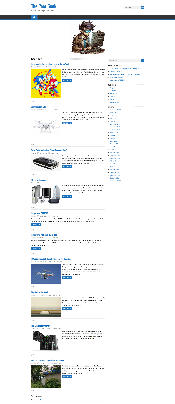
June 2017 (113, 113)
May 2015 (113, 135)
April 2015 (113, 138)
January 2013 (114, 169)
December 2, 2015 (44, 363)
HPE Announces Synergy (40, 325)
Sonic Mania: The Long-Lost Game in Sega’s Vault (50, 64)
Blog (34, 101)
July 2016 (113, 118)
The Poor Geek (43, 6)
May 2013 (113, 164)
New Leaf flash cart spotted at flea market (48, 360)
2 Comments (53, 183)
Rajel (34, 109)
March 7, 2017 (43, 153)
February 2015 (114, 144)
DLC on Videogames (38, 179)
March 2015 (114, 141)
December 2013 (115, 155)
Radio (112, 99)
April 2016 (113, 121)
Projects (112, 96)
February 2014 (114, 149)
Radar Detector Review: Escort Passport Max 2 (49, 150)
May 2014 (113, 147)
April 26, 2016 (43, 216)
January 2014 (114, 152)
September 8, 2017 (44, 67)
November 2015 (115, 127)
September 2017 (115, 110)
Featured (113, 90)
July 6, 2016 (42, 183)
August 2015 (114, 132)
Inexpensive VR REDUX (39, 213)
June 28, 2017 (43, 109)
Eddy (34, 67)
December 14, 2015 (45, 295)
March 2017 (114, 115)
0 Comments (57, 67)
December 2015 (115, 124)
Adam (34, 262)
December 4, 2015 (44, 328)
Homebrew (113, 93)
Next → (40, 399)
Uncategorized (114, 102)
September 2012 (115, 181)
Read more (67, 80)
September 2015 (115, 130)
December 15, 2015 (45, 262)
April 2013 (113, 166)
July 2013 (113, 161)
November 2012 (115, 175)
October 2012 (114, 178)
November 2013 (115, 158)
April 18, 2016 (43, 237)
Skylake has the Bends (40, 292)
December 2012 (115, 172)
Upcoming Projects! (38, 106)
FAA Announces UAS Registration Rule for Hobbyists (51, 258)
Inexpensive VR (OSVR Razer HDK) (44, 234)
